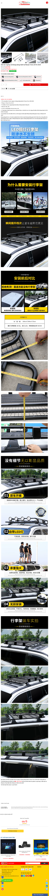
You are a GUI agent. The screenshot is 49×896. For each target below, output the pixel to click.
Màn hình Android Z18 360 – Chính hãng (41, 856)
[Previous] (3, 30)
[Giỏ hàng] (47, 3)
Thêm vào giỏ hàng (36, 84)
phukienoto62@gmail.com (7, 872)
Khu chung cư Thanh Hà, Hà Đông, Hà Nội (9, 869)
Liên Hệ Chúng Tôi (38, 894)
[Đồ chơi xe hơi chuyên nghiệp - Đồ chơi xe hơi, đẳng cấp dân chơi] (24, 3)
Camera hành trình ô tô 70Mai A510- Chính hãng (8, 856)
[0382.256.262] (2, 880)
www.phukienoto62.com (6, 874)
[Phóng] (47, 50)
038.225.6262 (11, 863)
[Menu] (1, 3)
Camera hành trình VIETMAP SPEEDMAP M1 (24, 852)
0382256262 (12, 71)
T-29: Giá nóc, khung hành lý (7, 74)
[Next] (46, 30)
